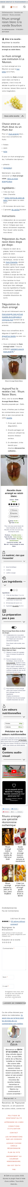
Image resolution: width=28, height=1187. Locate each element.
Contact (14, 1133)
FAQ (14, 1169)
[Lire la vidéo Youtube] (14, 771)
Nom (5, 977)
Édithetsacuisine (7, 12)
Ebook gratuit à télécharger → (14, 2)
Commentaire (8, 948)
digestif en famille (9, 336)
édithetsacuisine (9, 29)
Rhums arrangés (15, 15)
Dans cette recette (11, 116)
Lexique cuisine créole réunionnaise (14, 1145)
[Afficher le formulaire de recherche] (24, 7)
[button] (9, 504)
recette (9, 418)
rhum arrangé (13, 134)
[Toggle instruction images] (14, 627)
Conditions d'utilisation (14, 1127)
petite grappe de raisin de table (16, 598)
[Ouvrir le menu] (3, 7)
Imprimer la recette (11, 42)
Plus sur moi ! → (10, 1098)
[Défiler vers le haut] (24, 1178)
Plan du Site (14, 1152)
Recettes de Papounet (13, 1103)
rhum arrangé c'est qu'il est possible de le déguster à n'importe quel (12, 317)
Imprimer (15, 513)
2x (14, 590)
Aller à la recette (12, 39)
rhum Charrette (11, 262)
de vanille (16, 210)
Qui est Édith (14, 1165)
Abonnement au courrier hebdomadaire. (14, 1159)
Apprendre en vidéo (14, 1122)
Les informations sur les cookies (14, 1138)
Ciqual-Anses (23, 739)
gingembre (7, 168)
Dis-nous (8, 798)
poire (5, 151)
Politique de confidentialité (14, 1117)
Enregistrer (14, 516)
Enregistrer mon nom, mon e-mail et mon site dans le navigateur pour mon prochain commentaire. (14, 994)
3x (16, 590)
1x (11, 590)
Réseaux (15, 510)
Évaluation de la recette (11, 940)
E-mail (6, 986)
